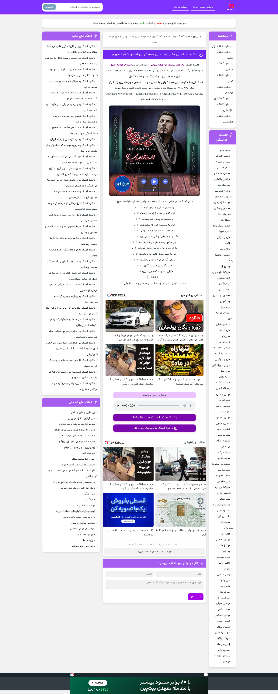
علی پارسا (225, 586)
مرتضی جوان (223, 603)
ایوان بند (226, 371)
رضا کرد (227, 551)
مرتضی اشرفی (223, 156)
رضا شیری (225, 301)
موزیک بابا (89, 540)
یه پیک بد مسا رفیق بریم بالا (78, 436)
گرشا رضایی (224, 278)
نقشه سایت (180, 7)
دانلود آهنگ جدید (203, 7)
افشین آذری (224, 429)
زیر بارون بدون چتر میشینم (79, 447)
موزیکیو (197, 36)
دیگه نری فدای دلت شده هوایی (77, 488)
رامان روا (226, 534)
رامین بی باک (223, 644)
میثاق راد (225, 545)
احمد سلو (225, 150)
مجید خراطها (224, 458)
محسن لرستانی (222, 295)
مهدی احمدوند (222, 417)
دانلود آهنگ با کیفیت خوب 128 (152, 428)
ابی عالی (226, 446)
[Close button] (206, 674)
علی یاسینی (224, 237)
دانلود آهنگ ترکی (221, 46)
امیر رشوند (225, 580)
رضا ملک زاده (223, 598)
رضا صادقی (224, 185)
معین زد (226, 336)
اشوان (227, 569)
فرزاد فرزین (224, 342)
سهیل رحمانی (223, 632)
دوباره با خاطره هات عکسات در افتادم (74, 430)
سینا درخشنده (223, 353)
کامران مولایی (223, 191)
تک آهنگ (89, 494)
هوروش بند (224, 214)
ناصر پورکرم (224, 650)
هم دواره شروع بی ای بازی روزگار (77, 441)
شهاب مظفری (223, 197)
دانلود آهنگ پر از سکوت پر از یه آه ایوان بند (70, 139)
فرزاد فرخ (226, 307)
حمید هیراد (224, 231)
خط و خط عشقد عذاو (83, 459)
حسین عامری (223, 423)
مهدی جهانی (223, 394)
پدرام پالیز (225, 412)
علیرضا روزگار (223, 441)
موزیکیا (90, 499)
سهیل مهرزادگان (221, 365)
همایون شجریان (222, 505)
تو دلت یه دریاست (84, 505)
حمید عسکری (223, 382)
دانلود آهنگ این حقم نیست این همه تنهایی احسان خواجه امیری (154, 54)
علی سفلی (225, 499)
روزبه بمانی (224, 377)
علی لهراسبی (224, 435)
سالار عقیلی (224, 167)
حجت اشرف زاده (222, 226)
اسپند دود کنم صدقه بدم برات (78, 465)
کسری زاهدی (224, 621)
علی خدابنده (224, 330)
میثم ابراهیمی (222, 202)
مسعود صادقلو (222, 173)
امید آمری (225, 400)
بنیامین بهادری (222, 656)
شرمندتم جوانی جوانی (82, 529)
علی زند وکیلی (223, 359)
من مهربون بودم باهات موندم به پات (74, 482)
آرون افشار (225, 284)
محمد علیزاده (223, 476)
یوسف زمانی (223, 406)
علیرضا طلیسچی (221, 272)
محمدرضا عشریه (221, 464)
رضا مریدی (225, 592)
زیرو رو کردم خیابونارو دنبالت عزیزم (75, 511)
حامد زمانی (224, 563)
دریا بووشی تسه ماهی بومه (79, 517)
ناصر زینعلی (224, 510)
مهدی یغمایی (223, 539)
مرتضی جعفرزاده (221, 348)
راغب (228, 243)
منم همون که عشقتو (83, 546)
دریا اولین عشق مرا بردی (81, 418)
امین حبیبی (224, 557)
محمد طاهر (224, 609)
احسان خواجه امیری (148, 551)
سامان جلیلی (223, 324)
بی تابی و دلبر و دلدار (83, 412)
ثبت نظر (196, 597)
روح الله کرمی (223, 388)
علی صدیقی (224, 470)
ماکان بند (225, 249)
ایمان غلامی (224, 574)
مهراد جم (226, 220)
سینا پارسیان (223, 162)
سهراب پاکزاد (223, 638)
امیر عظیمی (224, 481)
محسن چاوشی (222, 208)
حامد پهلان (224, 516)
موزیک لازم (88, 453)
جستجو (49, 7)
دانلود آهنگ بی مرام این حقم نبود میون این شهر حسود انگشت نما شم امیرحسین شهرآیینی (72, 348)
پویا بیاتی (225, 289)
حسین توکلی (223, 627)
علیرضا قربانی (223, 487)
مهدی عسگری (223, 615)
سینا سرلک (224, 452)
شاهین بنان (224, 493)
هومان (227, 661)
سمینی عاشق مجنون (83, 523)
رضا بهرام (226, 266)
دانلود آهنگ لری (222, 98)
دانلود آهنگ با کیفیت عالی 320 (152, 417)
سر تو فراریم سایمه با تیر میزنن (77, 424)
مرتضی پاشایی (222, 179)
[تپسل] (72, 674)
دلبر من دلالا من (86, 534)
